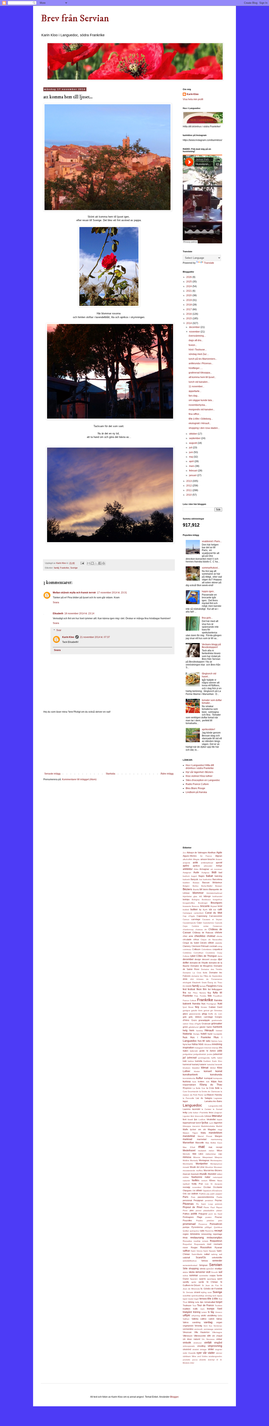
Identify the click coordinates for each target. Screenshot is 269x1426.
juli (191, 447)
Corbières (187, 953)
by (200, 909)
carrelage (195, 919)
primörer (210, 1220)
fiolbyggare (217, 989)
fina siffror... (195, 414)
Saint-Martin (197, 1254)
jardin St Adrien (207, 1051)
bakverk (186, 879)
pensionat (187, 1200)
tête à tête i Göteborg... (201, 418)
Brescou (195, 906)
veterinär (218, 1329)
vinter (211, 1349)
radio (202, 1231)
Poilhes (186, 1214)
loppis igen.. (208, 591)
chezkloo (199, 935)
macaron (196, 1126)
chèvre (218, 932)
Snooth (214, 1272)
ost (188, 1193)
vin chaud (217, 1336)
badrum (186, 876)
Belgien (186, 886)
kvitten (201, 1081)
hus (185, 1037)
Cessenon (217, 926)
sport (219, 1279)
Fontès (203, 996)
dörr (192, 979)
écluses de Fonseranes (209, 979)
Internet (207, 1048)
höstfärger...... (196, 368)
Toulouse (187, 1305)
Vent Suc (207, 1326)
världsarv (187, 1356)
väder (211, 1352)
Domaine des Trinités (211, 969)
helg (185, 1030)
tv (209, 1312)
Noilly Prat (197, 1184)
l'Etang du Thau (210, 1084)
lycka (205, 1122)
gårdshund (194, 1027)
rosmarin (218, 1244)
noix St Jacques (213, 1184)
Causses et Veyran (212, 919)
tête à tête (212, 1298)
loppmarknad (189, 1123)
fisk (189, 993)
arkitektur (188, 869)
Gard (219, 1007)
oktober (193, 433)
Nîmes (212, 1180)
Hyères (214, 1041)
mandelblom (215, 1132)
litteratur (217, 1115)
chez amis (188, 936)
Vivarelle (192, 1353)
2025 (189, 281)
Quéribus (218, 1227)
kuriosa (187, 1081)
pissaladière (208, 1210)
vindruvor (197, 1343)
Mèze (219, 1150)
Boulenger (203, 903)
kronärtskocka (189, 1078)
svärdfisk (187, 1296)
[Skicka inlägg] (82, 563)
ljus (195, 1119)
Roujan (194, 1247)
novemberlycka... (198, 405)
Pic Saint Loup (204, 1204)
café (220, 909)
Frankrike (64, 568)
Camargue (187, 913)
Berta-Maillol (206, 886)
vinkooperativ (189, 1346)
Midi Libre (197, 1154)
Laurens (187, 1109)
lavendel (196, 1109)
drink (185, 979)
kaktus (191, 1061)
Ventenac (217, 1326)
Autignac (205, 872)
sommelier (203, 1275)
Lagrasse (218, 1098)
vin (209, 1335)
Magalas (212, 1129)
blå (200, 896)
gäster (202, 1027)
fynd (185, 1007)
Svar (58, 630)
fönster (204, 1007)
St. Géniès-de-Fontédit (211, 1288)
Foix (196, 996)
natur (207, 1177)
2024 (189, 286)
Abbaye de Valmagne (197, 852)
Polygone (203, 1214)
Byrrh (205, 909)
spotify (186, 1282)
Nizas (219, 1180)
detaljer (213, 959)
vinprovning (215, 1345)
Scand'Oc (201, 1257)
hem (191, 1030)
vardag (208, 1322)
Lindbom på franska (196, 792)
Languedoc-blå (215, 1106)
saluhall (186, 1257)
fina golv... (207, 617)
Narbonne (196, 1177)
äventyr (211, 1360)
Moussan (218, 1167)
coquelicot (217, 949)
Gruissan (206, 1023)
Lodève (202, 1119)
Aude (196, 872)
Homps (196, 1034)
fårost (190, 1007)
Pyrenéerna (197, 1227)
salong (214, 1254)
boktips (186, 899)
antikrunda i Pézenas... (201, 363)
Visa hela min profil (193, 99)
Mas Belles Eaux (213, 1143)
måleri (219, 1174)
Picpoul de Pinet (192, 1207)
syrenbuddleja (197, 1296)
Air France (206, 856)
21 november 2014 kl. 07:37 (95, 637)
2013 (189, 481)
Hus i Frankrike (200, 1037)
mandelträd (189, 1136)
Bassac (196, 882)
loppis (219, 1119)
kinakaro (186, 1068)
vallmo (203, 1319)
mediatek (202, 1151)
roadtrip (197, 1241)
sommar (193, 1275)
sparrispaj (211, 1279)
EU (184, 986)
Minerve (196, 1157)
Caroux (186, 919)
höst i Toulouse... (198, 349)
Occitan (207, 1187)
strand (197, 1292)
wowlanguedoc (215, 1356)
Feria (219, 986)
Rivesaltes (187, 1241)
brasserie (187, 906)
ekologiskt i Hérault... (200, 423)
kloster (197, 1071)
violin (185, 1353)
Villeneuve (187, 1336)
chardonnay (188, 929)
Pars (193, 1197)
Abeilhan (212, 852)
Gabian (212, 1007)
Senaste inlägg (52, 773)
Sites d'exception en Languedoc (203, 780)
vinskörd (187, 1349)
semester (217, 1260)
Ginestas (218, 1010)
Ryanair (218, 1247)
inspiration (188, 1047)
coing (219, 946)
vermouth (198, 1329)
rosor (185, 1247)
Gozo (194, 1020)
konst (218, 1071)
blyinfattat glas (190, 896)
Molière (186, 1160)
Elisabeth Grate (199, 982)
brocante (205, 906)
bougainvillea (189, 903)
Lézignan (218, 1112)
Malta (203, 1133)
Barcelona (217, 879)
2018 (189, 304)
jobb (219, 1050)
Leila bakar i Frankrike (198, 1112)
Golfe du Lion (215, 1014)
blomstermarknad (214, 893)
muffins (199, 1170)
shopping (194, 1268)
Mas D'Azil (189, 1147)
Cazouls (218, 923)
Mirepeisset (207, 1157)
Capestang (202, 916)
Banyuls (194, 879)
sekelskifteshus (190, 1261)
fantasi (202, 986)
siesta (202, 1268)
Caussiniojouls (189, 923)
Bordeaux (206, 899)
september (195, 438)
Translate (209, 263)
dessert (205, 959)
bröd (220, 906)
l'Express (187, 1088)
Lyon (211, 1123)
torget (219, 1302)
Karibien (207, 1061)
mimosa (187, 1157)
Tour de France (205, 1305)
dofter (186, 962)
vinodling (201, 1346)
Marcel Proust (205, 1136)
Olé (194, 1191)
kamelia (198, 1061)
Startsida (110, 773)
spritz (193, 1282)
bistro (205, 889)
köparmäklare (189, 1084)
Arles (196, 869)
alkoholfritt (187, 859)
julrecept (192, 1057)
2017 (189, 309)
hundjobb (217, 1034)
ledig (185, 1112)
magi (220, 1129)
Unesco (218, 1312)
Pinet (185, 1210)
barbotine (207, 879)
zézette (202, 1360)
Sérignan (203, 1265)
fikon (199, 989)
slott (208, 1272)
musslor (212, 1174)
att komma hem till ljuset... (202, 377)
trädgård (187, 1312)
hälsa (195, 1044)
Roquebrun (216, 1241)
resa (185, 1237)
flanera (202, 993)
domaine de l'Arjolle (199, 963)
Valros (186, 1322)
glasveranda (194, 1014)
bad (220, 872)
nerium (204, 1180)
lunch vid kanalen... (199, 382)
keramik (218, 1064)
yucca (195, 1360)
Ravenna (209, 1231)
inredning (217, 1044)
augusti (193, 443)
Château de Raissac (202, 932)
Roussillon (206, 1247)
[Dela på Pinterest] (104, 563)
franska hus (198, 1003)
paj (208, 1194)
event (188, 986)
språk (201, 1282)
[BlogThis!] (92, 563)
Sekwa (204, 1260)
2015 (189, 318)
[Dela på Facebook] (100, 563)
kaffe (213, 1058)
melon (211, 1151)
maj (191, 456)
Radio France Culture (197, 784)
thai (220, 1299)
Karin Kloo (68, 637)
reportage (217, 1234)
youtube (186, 1360)
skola (192, 1272)
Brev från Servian (75, 18)
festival (191, 989)
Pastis (219, 1197)
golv (185, 1017)
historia (187, 1033)
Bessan (218, 886)
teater (191, 1299)
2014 (189, 323)
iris (220, 1047)
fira (184, 992)
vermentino (188, 1329)
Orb (184, 1193)
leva (211, 1112)
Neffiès (195, 1180)
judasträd (217, 1054)
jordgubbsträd (199, 1054)
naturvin (186, 1180)
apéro (186, 865)
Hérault (209, 1030)
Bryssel (214, 906)
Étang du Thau (215, 982)
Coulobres (210, 953)
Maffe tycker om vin (194, 1129)
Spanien (194, 1279)
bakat (209, 875)
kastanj (195, 1064)
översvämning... (197, 335)
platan (219, 1210)
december (194, 327)
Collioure (196, 949)
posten (208, 1217)
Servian (215, 1265)
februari (193, 470)
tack (214, 1296)
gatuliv (194, 1010)
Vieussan (187, 1332)
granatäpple (204, 1020)
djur (220, 959)
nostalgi (186, 1187)
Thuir (185, 1302)
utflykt (186, 1315)
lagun (185, 1101)
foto (210, 995)
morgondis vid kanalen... (202, 409)
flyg (209, 992)
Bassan (206, 882)
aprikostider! (208, 729)
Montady (194, 1160)
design (198, 959)
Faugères (211, 986)
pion (192, 1210)
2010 (189, 494)
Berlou (196, 886)
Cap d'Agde (189, 916)
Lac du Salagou (204, 1098)
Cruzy (219, 953)
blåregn (207, 896)
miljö (220, 1154)
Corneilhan (198, 953)
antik (195, 862)
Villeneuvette (200, 1336)
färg (197, 1007)
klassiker (196, 1068)
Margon (218, 1136)
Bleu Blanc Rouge (195, 788)
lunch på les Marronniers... (203, 358)
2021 (189, 290)
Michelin (186, 1154)
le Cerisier (206, 1109)
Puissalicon (216, 1224)
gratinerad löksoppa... (200, 372)
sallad (207, 1254)
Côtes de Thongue (206, 956)
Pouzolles (187, 1220)
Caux (199, 923)
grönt (185, 1027)
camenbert (198, 913)
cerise (206, 926)
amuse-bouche (207, 859)
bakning (218, 876)
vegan (219, 1322)
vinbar (219, 1339)
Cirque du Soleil (191, 943)
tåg (212, 1312)
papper (219, 1194)
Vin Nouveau (208, 1339)
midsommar (211, 1154)
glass (185, 1014)
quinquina (194, 1231)
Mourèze (209, 1167)
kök (207, 1082)
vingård (218, 1342)
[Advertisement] (108, 742)
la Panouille (188, 1098)
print (220, 1220)
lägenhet (218, 1123)
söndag (208, 1296)
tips (201, 1302)
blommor (198, 892)
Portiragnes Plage (192, 1217)
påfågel (208, 1227)
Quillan (186, 1231)
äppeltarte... (195, 391)
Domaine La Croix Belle (195, 973)
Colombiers (206, 949)
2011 (189, 490)
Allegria (196, 859)
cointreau (187, 949)
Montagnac (204, 1160)
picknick (218, 1204)
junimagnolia (204, 1058)
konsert (208, 1071)
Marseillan (188, 1142)
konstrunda (216, 1074)
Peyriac (218, 1200)
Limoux (207, 1116)
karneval (187, 1064)
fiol (209, 989)
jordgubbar (188, 1054)
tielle (197, 1302)
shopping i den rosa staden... (204, 428)
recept (218, 1230)
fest (184, 989)
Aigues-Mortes (190, 856)
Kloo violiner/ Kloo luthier (199, 776)
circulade (187, 939)
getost (206, 1010)
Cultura (186, 956)
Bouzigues (216, 902)
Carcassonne (215, 916)
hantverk (217, 1027)
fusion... (193, 345)
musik (203, 1173)
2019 (189, 300)
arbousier (208, 866)
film (205, 989)
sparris (202, 1279)
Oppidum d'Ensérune (212, 1191)
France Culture (189, 1000)
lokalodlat (211, 1119)
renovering (206, 1234)
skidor (185, 1272)
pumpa (186, 1227)
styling (204, 1292)
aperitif (219, 862)
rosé (209, 1244)
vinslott (195, 1349)
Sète (185, 1268)
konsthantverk (190, 1074)
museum (195, 1174)
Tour (194, 1305)
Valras (219, 1319)
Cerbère (195, 926)
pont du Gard (215, 1214)
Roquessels (199, 1244)
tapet (185, 1299)
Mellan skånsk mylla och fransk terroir (74, 592)
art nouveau (216, 869)
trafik (195, 1309)
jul (184, 1057)
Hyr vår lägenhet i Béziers (199, 772)
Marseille (199, 1142)
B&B (214, 872)
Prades (199, 1220)
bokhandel (217, 896)
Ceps (185, 926)
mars (192, 466)
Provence (203, 1224)
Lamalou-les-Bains (213, 1101)
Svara (56, 602)
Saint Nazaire (209, 1251)
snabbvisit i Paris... (212, 541)
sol (220, 1271)
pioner (198, 1210)
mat (201, 1147)
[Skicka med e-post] (89, 563)
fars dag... (194, 395)
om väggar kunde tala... (201, 400)
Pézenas (188, 1203)
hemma (199, 1030)
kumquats (217, 1078)
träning (196, 1312)
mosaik (186, 1167)
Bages (202, 876)
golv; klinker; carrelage (201, 1017)
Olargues (187, 1190)
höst (201, 1044)
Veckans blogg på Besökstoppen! (211, 646)
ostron (194, 1193)
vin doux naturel (191, 1339)
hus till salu (204, 1041)
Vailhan (186, 1319)
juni (191, 452)
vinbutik (187, 1342)
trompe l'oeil (214, 1308)
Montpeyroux (216, 1164)
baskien (186, 882)
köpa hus (216, 1081)
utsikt (203, 1315)
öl (217, 1360)
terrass (203, 1298)
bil (201, 889)
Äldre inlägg (166, 773)
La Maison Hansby (213, 1095)
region (186, 1234)
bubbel (186, 909)
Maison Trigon (190, 1133)
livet (184, 1119)
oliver (199, 1190)
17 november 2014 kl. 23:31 (112, 592)
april (191, 461)
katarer (202, 1064)
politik (194, 1213)
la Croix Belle (213, 1088)
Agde (219, 852)
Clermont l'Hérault (200, 946)
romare (205, 1241)
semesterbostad (190, 1265)
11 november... (196, 386)
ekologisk (187, 982)
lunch (198, 1123)
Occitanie (217, 1187)
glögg (204, 1014)
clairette (218, 943)
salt (220, 1254)
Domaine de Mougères (201, 966)
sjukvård (210, 1269)
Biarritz (196, 889)
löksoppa (187, 1126)
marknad (187, 1139)
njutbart (186, 1184)
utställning (212, 1315)
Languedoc (192, 1105)
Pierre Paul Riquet (213, 1207)
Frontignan (211, 1004)
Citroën (203, 943)
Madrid (219, 1126)
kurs (194, 1082)
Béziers (187, 889)
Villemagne (217, 1332)
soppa (212, 1275)
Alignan (218, 856)
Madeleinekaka (208, 1126)
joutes (209, 1054)
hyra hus (187, 1044)
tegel (196, 1299)
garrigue (186, 1010)
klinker (213, 1068)
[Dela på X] (96, 563)
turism (204, 1312)
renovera (195, 1234)
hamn (209, 1027)
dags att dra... (196, 340)
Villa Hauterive (202, 1332)
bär (214, 909)
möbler (186, 1177)
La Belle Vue (199, 1088)
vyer (199, 1352)
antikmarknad (207, 863)
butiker (194, 909)
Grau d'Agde (195, 1024)
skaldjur (218, 1268)
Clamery (187, 946)
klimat (204, 1067)
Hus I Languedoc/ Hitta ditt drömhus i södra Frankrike (200, 766)
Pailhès (202, 1194)
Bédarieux (217, 882)
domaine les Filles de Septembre (206, 976)
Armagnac (204, 869)
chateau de (201, 929)
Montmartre (188, 1164)
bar (200, 879)
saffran (186, 1250)
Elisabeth (58, 613)
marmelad (201, 1139)
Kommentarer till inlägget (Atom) (79, 779)
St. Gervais (188, 1292)
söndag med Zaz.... (199, 354)
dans (220, 956)
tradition (186, 1309)
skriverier (200, 1272)
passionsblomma (206, 1197)
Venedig (198, 1326)
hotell (204, 1033)
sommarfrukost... (210, 567)
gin (211, 1010)
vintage (203, 1349)
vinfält (207, 1342)
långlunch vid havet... (209, 675)
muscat (186, 1174)
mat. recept (215, 1147)
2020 (189, 295)
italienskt (194, 1051)
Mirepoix (218, 1157)
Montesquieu (216, 1160)
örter (192, 1363)
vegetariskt (188, 1326)
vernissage (208, 1329)
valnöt (211, 1319)
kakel (219, 1058)
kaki (185, 1061)
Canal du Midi (213, 912)
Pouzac (218, 1217)
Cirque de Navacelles (211, 939)
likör (192, 1116)
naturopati (217, 1177)
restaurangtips (214, 1237)
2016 (189, 314)
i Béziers (207, 1044)
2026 (189, 277)
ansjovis (186, 863)
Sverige (74, 568)
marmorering (216, 1139)
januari (193, 475)
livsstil (190, 1119)
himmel (219, 1030)
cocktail (213, 946)
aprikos (196, 866)
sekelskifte (217, 1257)
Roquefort (187, 1244)
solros (185, 1275)
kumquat (208, 1078)
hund (210, 1034)
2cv (184, 853)
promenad (189, 1223)
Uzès (220, 1315)
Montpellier (202, 1163)
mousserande (189, 1170)
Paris (185, 1197)
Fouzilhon (217, 996)
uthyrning (195, 1315)
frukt (220, 1003)
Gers (200, 1010)
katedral (210, 1064)
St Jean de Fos (210, 1285)
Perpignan (198, 1200)
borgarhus (217, 899)
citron (211, 942)
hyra (220, 1041)
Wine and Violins (200, 1356)
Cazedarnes (208, 923)
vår (205, 1352)
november (194, 331)
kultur (199, 1078)
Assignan (187, 872)
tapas (219, 1296)
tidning (191, 1302)
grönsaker (216, 1023)
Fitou (195, 993)
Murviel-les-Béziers (213, 1170)
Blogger (174, 1396)
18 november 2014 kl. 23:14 (79, 613)
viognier (218, 1349)
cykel (193, 956)
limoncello (199, 1116)
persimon (209, 1200)
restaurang (197, 1237)
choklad (211, 936)
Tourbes (218, 1305)
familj (56, 568)
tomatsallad (209, 1302)
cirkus (196, 939)
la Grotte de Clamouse (209, 1091)
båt (210, 909)
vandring (196, 1322)
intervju (215, 1048)
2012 (189, 485)
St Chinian (212, 1282)
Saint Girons (196, 1251)
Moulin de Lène (197, 1167)
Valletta (195, 1319)
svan (210, 1292)
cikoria (219, 936)
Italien (185, 1051)
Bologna (195, 899)
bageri (194, 876)
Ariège (219, 866)
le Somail (217, 1109)
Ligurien (186, 1116)
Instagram (199, 1048)
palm (212, 1194)
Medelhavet (189, 1150)
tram (202, 1309)
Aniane (219, 859)
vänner (219, 1353)
